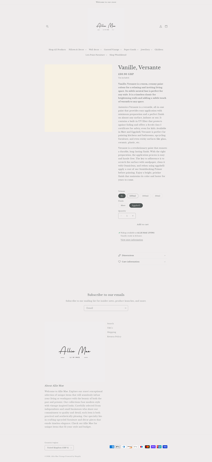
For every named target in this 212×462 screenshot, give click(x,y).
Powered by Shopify (73, 456)
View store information (132, 240)
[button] (47, 26)
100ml (146, 196)
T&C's (110, 328)
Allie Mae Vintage (58, 456)
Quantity (122, 211)
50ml (159, 196)
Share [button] (124, 246)
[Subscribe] (125, 308)
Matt (124, 206)
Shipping (111, 332)
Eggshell (136, 205)
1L (122, 196)
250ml (133, 196)
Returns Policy (114, 337)
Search (110, 323)
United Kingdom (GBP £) (58, 448)
